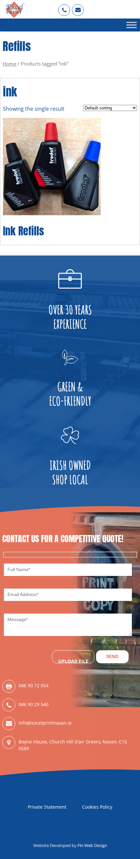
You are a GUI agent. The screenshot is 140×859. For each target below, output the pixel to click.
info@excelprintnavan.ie (45, 723)
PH (64, 7)
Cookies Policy (97, 807)
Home (9, 63)
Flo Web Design (92, 845)
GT (78, 7)
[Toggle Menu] (131, 25)
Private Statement (47, 807)
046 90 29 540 (34, 704)
